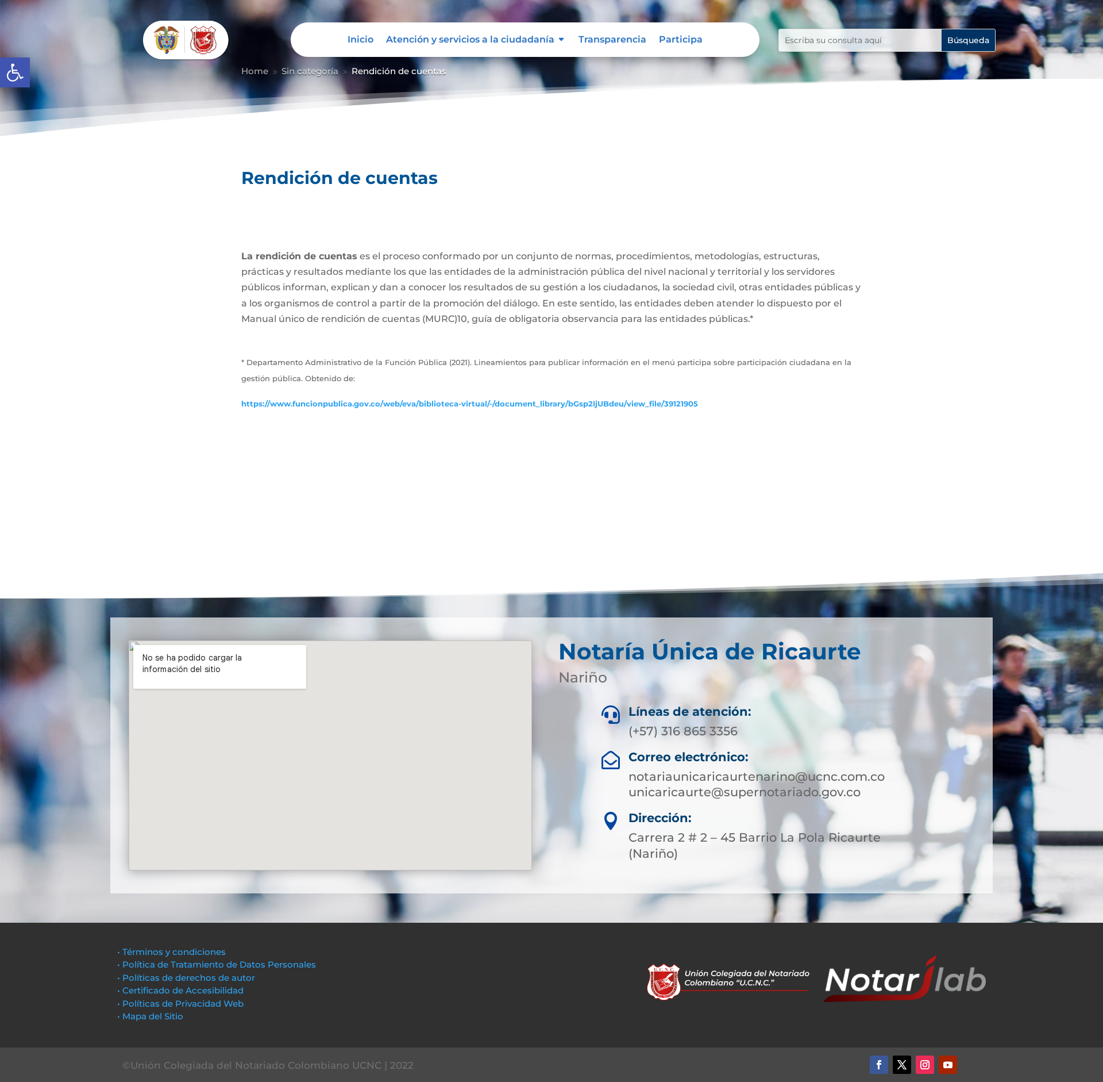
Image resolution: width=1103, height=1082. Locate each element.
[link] (15, 72)
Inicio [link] (360, 40)
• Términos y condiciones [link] (171, 951)
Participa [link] (681, 40)
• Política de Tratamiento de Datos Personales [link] (216, 964)
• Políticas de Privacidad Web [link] (180, 1003)
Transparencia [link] (612, 40)
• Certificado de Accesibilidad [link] (180, 990)
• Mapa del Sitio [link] (151, 1016)
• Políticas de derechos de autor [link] (186, 977)
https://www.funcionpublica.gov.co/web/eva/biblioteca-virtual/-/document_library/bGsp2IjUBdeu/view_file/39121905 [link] (469, 403)
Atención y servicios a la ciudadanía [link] (470, 40)
